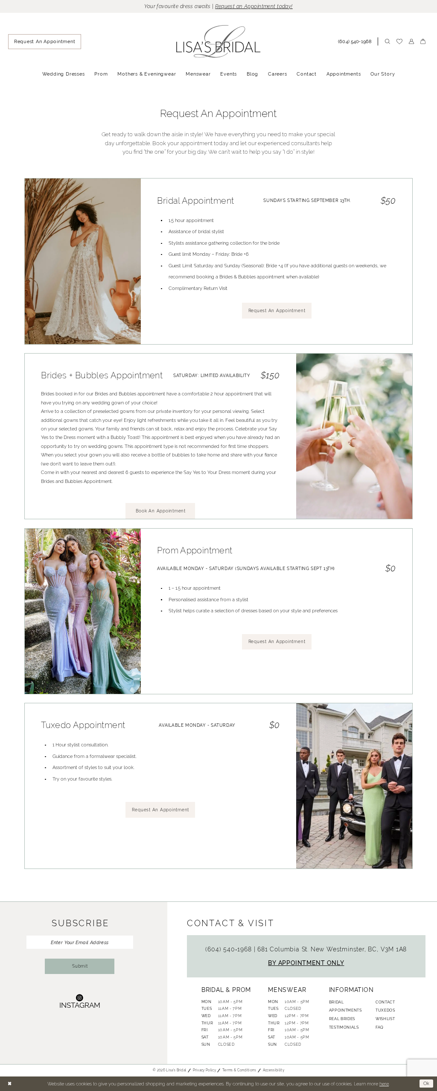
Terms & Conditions (239, 1070)
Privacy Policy (204, 1070)
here (384, 1084)
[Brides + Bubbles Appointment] (354, 436)
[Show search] (387, 41)
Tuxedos (385, 1010)
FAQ (380, 1027)
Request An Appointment (277, 310)
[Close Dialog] (9, 1084)
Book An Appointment (161, 511)
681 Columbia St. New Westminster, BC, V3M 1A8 (332, 949)
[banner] (218, 41)
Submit (80, 966)
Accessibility (273, 1070)
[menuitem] (44, 42)
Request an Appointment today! (254, 6)
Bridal (336, 1002)
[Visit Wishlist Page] (399, 42)
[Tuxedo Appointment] (354, 786)
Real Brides (342, 1019)
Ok (426, 1083)
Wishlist (385, 1019)
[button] (411, 41)
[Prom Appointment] (83, 611)
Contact (385, 1002)
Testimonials (344, 1027)
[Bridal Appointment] (83, 261)
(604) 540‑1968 (229, 949)
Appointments (345, 1010)
